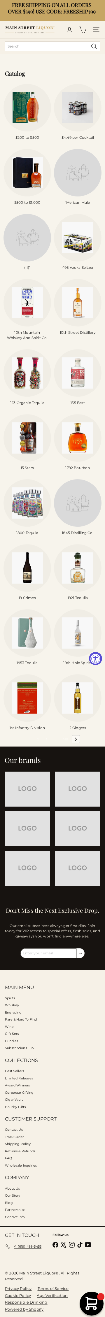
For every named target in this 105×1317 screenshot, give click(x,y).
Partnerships (15, 1210)
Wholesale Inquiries (21, 1165)
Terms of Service (53, 1288)
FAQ (8, 1158)
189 (65, 739)
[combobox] (52, 46)
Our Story (12, 1195)
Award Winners (17, 1085)
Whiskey (12, 1005)
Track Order (14, 1137)
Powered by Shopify (24, 1309)
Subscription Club (19, 1048)
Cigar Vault (14, 1100)
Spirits (10, 998)
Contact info (15, 1217)
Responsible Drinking (26, 1302)
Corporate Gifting (19, 1093)
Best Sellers (14, 1071)
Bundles (11, 1041)
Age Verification (52, 1295)
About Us (12, 1188)
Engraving (13, 1012)
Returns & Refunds (20, 1151)
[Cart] (83, 29)
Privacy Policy (18, 1288)
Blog (9, 1203)
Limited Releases (19, 1078)
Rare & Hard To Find (21, 1019)
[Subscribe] (80, 953)
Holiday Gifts (15, 1107)
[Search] (94, 46)
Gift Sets (12, 1034)
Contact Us (14, 1130)
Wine (9, 1027)
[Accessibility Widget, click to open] (95, 658)
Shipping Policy (18, 1144)
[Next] (76, 739)
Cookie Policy (18, 1295)
